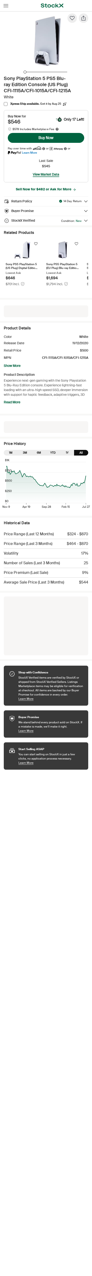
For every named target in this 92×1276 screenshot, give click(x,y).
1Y (67, 453)
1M (11, 453)
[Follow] (36, 243)
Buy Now (46, 137)
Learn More (29, 153)
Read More (12, 402)
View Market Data (46, 174)
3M (25, 453)
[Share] (83, 18)
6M (39, 453)
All (81, 453)
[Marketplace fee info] (57, 129)
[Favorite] (72, 18)
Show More (12, 366)
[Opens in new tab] (44, 149)
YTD (53, 453)
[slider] (25, 72)
